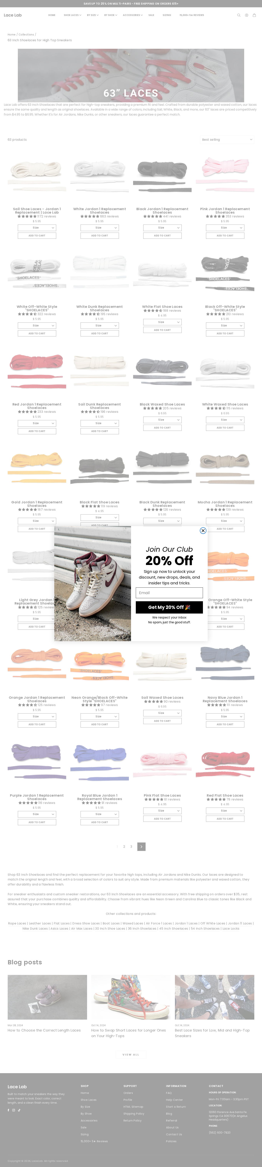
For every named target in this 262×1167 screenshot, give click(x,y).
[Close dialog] (203, 531)
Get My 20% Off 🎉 (169, 607)
